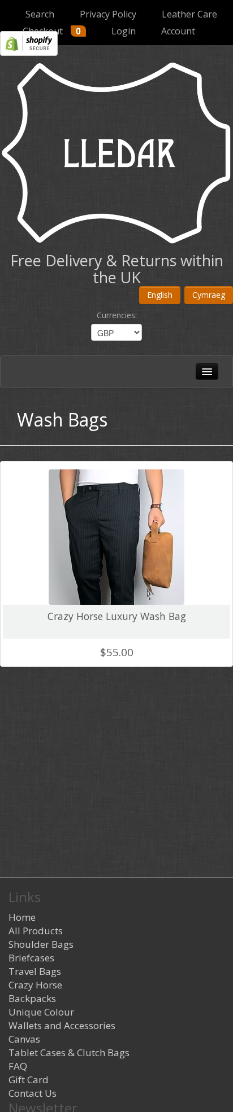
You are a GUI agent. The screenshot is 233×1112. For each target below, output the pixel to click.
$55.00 (116, 652)
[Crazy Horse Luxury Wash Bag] (116, 534)
